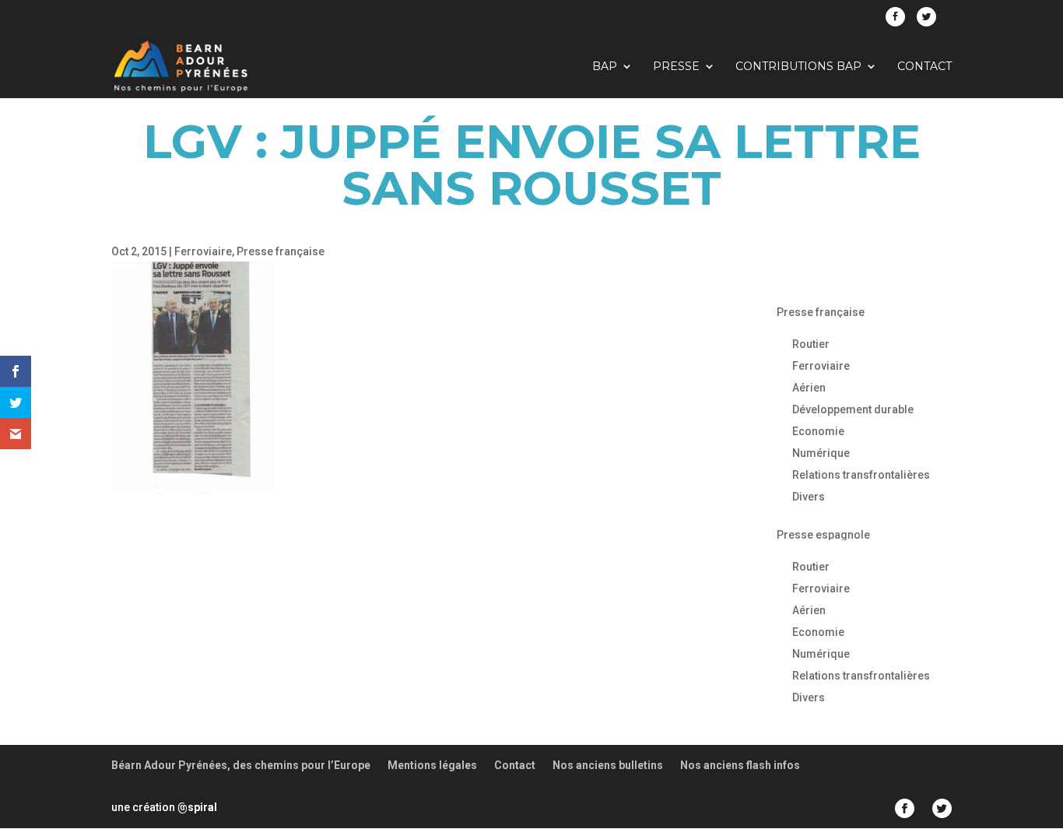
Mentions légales (432, 765)
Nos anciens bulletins (608, 765)
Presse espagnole (823, 534)
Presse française (281, 251)
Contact (924, 67)
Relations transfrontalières (861, 475)
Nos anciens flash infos (740, 765)
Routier (811, 344)
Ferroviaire (203, 251)
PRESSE (676, 67)
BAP (604, 67)
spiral (197, 807)
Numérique (821, 453)
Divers (808, 496)
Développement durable (853, 409)
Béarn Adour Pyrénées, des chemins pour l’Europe (240, 765)
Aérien (809, 387)
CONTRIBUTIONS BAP (798, 67)
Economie (818, 431)
